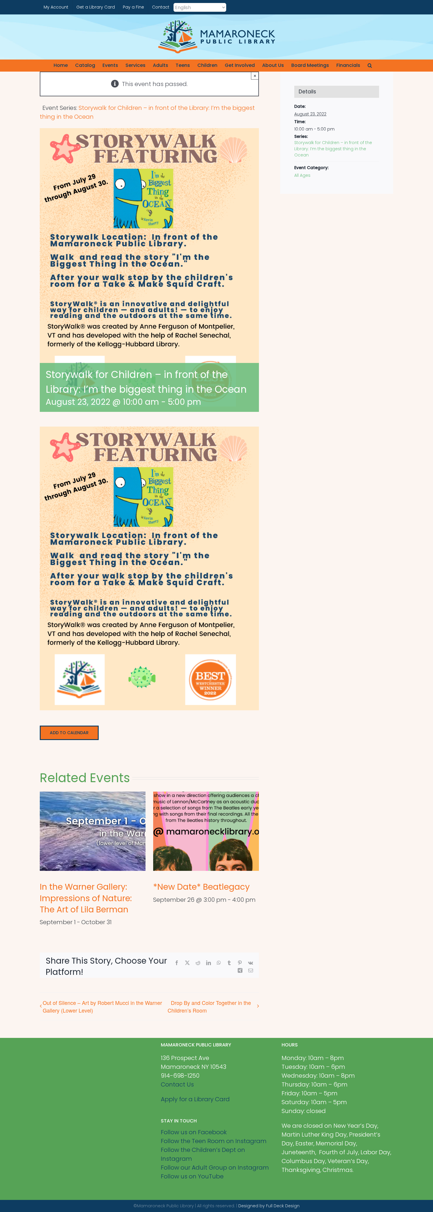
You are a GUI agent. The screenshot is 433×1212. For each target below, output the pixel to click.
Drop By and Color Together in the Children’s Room (209, 1006)
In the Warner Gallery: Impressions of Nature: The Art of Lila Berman (86, 898)
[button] (370, 65)
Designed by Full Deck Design (269, 1206)
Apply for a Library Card (195, 1099)
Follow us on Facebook (194, 1132)
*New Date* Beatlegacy (201, 887)
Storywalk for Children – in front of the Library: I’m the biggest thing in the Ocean (333, 149)
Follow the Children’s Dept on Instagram (203, 1154)
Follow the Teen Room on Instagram (214, 1141)
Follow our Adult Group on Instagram (215, 1167)
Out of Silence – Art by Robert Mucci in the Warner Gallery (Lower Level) (102, 1006)
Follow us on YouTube (192, 1176)
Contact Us (177, 1084)
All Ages (302, 175)
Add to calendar (69, 732)
